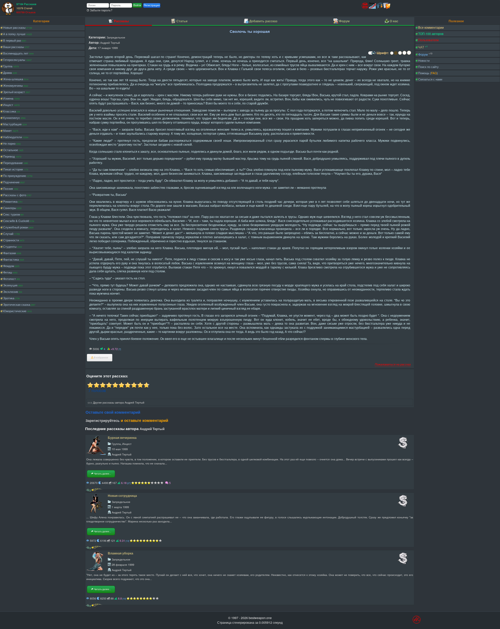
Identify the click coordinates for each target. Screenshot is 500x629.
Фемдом (8, 266)
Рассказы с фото (14, 195)
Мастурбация (12, 124)
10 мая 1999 (120, 449)
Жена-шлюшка (13, 79)
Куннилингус (11, 118)
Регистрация (152, 5)
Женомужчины (13, 85)
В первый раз (12, 40)
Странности (11, 240)
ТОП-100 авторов (431, 33)
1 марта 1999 (120, 507)
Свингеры (9, 208)
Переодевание (13, 163)
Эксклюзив (10, 292)
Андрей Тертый (110, 42)
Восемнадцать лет (15, 53)
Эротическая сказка (16, 304)
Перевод (9, 156)
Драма (7, 72)
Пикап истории (13, 169)
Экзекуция (10, 285)
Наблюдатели (12, 137)
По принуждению (14, 176)
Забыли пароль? (100, 10)
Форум (423, 54)
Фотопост (9, 279)
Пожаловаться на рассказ (393, 364)
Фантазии (9, 253)
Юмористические (14, 311)
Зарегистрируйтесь (103, 420)
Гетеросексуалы (14, 60)
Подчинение (11, 182)
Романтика (10, 201)
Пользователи (428, 40)
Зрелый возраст (14, 92)
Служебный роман (15, 227)
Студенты (10, 246)
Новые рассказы (14, 27)
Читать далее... (102, 473)
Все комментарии (431, 27)
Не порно (9, 143)
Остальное (10, 150)
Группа (7, 66)
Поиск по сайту (428, 67)
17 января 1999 (108, 48)
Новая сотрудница (122, 495)
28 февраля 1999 (123, 564)
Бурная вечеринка (122, 437)
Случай (8, 234)
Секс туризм (11, 214)
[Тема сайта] (371, 54)
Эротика (8, 298)
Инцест (8, 105)
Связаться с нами (430, 79)
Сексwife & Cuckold (16, 221)
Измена (8, 98)
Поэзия (8, 188)
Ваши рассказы (13, 47)
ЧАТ (421, 47)
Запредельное (116, 37)
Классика (9, 111)
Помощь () (428, 73)
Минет (7, 130)
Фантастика (11, 259)
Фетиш (7, 272)
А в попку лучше (14, 34)
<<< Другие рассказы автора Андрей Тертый (116, 402)
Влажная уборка (120, 553)
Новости (423, 60)
